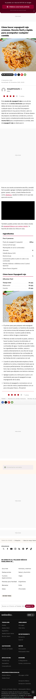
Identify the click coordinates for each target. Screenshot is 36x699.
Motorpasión (22, 648)
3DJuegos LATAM (23, 675)
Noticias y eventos (25, 568)
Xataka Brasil (6, 678)
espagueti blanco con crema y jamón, (15, 226)
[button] (14, 89)
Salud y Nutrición (24, 572)
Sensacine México (24, 680)
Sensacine (22, 637)
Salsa (4, 589)
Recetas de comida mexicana (17, 398)
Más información (30, 697)
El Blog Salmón (23, 660)
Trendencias (5, 660)
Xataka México (6, 675)
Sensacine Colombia (25, 683)
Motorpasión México (24, 689)
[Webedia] (6, 616)
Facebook (15, 74)
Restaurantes (6, 572)
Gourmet (5, 568)
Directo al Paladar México (9, 689)
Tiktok (31, 548)
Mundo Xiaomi (6, 636)
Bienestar (5, 585)
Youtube (11, 548)
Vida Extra (22, 628)
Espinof (21, 639)
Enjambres (22, 581)
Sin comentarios (8, 74)
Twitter (18, 74)
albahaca (9, 195)
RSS (19, 548)
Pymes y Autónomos (24, 663)
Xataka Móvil (5, 628)
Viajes (20, 576)
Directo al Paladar (7, 648)
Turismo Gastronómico (7, 577)
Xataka (4, 625)
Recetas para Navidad (9, 581)
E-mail (25, 74)
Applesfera (5, 630)
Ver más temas (6, 595)
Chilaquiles (17, 540)
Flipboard (22, 74)
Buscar (28, 606)
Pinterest (23, 548)
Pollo (20, 585)
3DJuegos (21, 625)
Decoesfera (5, 663)
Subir (29, 615)
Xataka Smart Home (8, 633)
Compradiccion (6, 666)
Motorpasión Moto (24, 651)
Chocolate (22, 589)
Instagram (15, 548)
